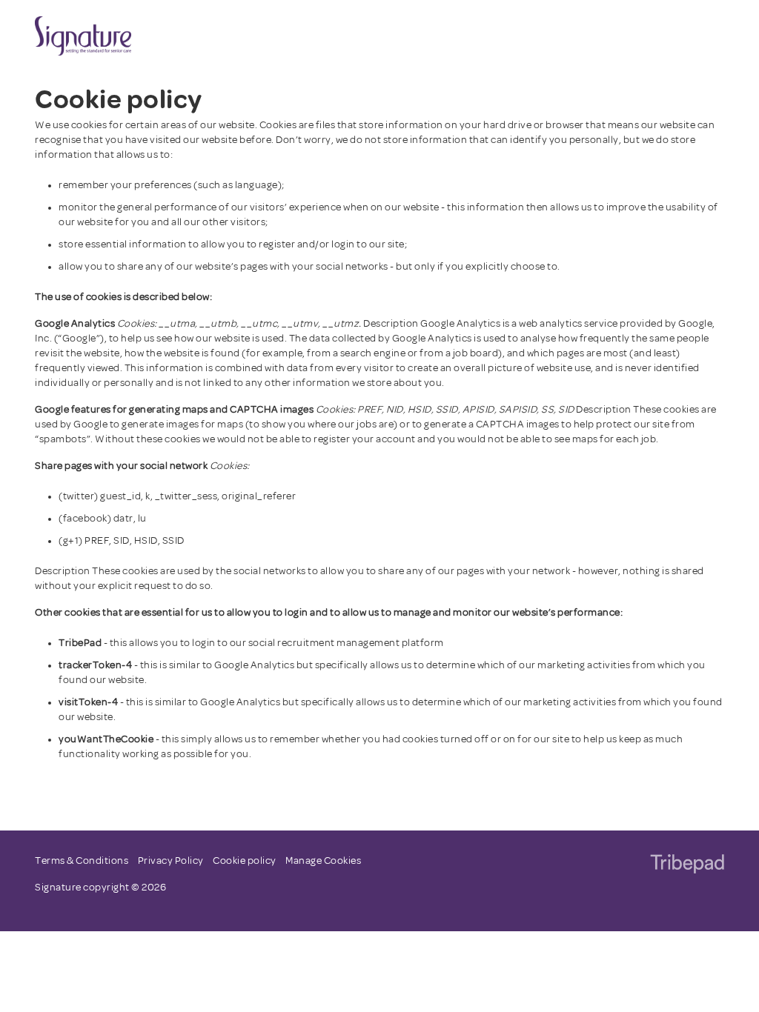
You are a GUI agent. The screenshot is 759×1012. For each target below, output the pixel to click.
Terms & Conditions (81, 861)
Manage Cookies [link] (323, 861)
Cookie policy (244, 861)
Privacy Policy (171, 861)
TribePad (687, 865)
